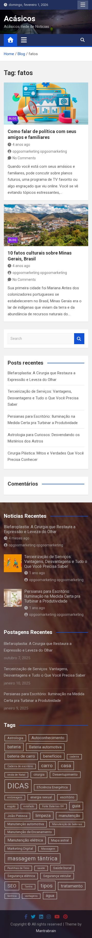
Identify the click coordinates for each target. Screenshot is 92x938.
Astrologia (15, 738)
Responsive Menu (82, 5)
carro (47, 765)
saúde (41, 868)
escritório (67, 797)
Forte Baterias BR (53, 806)
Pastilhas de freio (18, 868)
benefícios (52, 756)
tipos (47, 885)
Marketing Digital (20, 848)
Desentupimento (65, 774)
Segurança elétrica (21, 876)
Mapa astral (60, 840)
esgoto (11, 806)
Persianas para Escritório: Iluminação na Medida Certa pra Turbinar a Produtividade (52, 596)
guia (76, 805)
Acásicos (19, 18)
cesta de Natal (16, 774)
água (50, 895)
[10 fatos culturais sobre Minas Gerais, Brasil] (46, 225)
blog (12, 118)
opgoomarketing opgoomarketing (40, 151)
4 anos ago (21, 144)
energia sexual (41, 797)
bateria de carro (21, 756)
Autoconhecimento (47, 738)
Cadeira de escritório (20, 766)
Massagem (48, 848)
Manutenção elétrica (25, 840)
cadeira (74, 756)
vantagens (31, 896)
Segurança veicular (57, 876)
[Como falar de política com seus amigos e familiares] (46, 103)
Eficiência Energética (52, 787)
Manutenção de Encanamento (29, 832)
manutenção (69, 815)
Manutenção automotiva (25, 824)
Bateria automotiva (45, 747)
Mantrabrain (46, 931)
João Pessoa (17, 816)
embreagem (14, 797)
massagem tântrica (32, 858)
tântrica (12, 896)
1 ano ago (37, 573)
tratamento (72, 885)
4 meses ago (19, 538)
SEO (11, 886)
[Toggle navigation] (24, 40)
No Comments (24, 158)
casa (66, 765)
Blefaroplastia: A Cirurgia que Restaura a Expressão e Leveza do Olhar (39, 529)
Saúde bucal (62, 868)
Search (79, 338)
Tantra (28, 886)
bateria (14, 746)
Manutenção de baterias (67, 824)
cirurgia (38, 774)
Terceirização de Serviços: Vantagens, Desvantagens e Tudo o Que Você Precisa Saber (43, 398)
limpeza (43, 815)
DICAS (18, 785)
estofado (29, 806)
